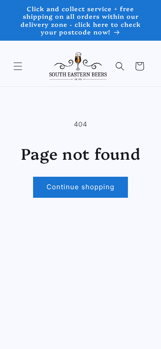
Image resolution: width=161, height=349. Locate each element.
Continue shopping (80, 187)
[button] (18, 66)
